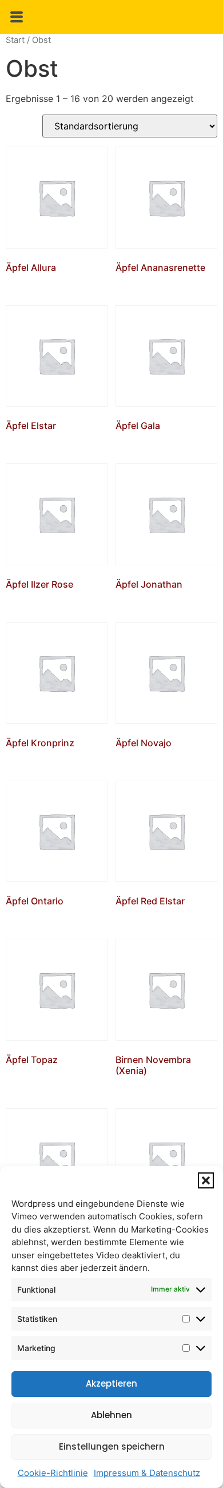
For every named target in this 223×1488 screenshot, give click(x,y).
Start (15, 40)
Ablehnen (111, 1415)
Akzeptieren (111, 1383)
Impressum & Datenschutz (147, 1472)
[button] (206, 1180)
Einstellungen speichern (112, 1446)
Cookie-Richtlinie (53, 1472)
